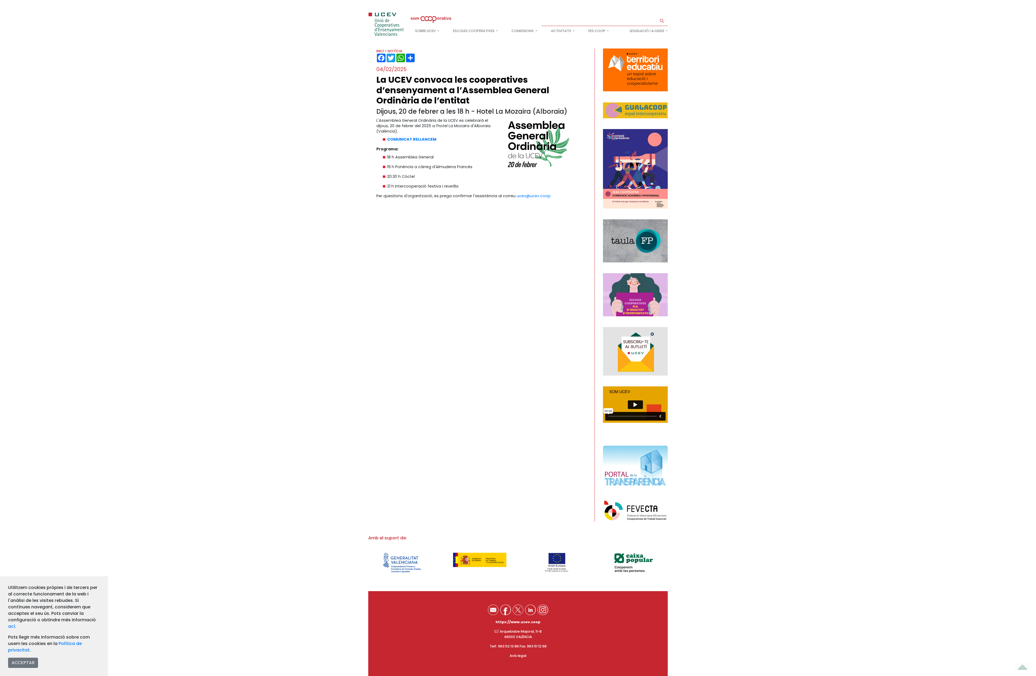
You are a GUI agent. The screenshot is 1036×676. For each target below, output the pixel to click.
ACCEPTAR (23, 663)
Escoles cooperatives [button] (474, 31)
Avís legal (518, 655)
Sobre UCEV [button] (426, 31)
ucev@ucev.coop (534, 196)
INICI (380, 51)
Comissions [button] (523, 31)
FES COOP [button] (597, 31)
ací (11, 626)
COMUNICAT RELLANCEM (411, 139)
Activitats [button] (561, 31)
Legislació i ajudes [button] (647, 31)
